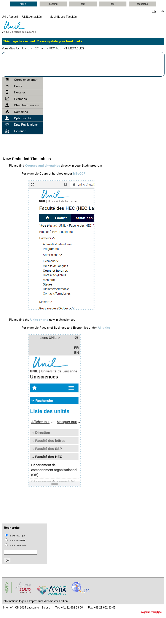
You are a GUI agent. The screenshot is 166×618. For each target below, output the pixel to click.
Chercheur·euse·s (26, 105)
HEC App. (55, 48)
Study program (92, 165)
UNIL (25, 48)
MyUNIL (54, 16)
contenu (53, 4)
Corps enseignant (26, 79)
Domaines (21, 112)
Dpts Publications (26, 124)
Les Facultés (69, 16)
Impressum (36, 601)
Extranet (20, 131)
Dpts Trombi (22, 118)
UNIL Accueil (10, 16)
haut (83, 4)
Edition (63, 601)
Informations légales (15, 601)
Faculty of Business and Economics (64, 327)
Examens (20, 99)
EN (154, 11)
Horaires (20, 92)
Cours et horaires (51, 173)
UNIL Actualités (32, 16)
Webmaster (51, 601)
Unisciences (67, 319)
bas (113, 4)
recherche (142, 4)
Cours (18, 86)
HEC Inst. (38, 48)
